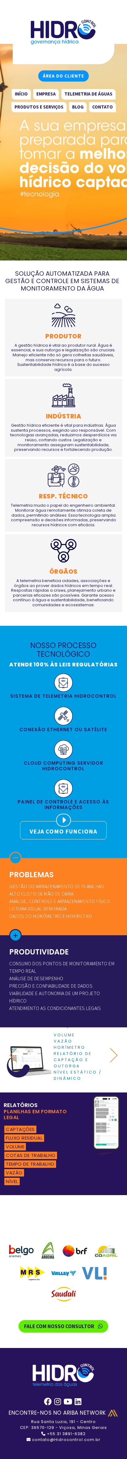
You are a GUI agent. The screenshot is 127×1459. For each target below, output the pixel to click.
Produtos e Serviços (38, 107)
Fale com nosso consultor (59, 1326)
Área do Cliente (63, 76)
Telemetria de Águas (88, 94)
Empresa (46, 94)
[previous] (15, 1055)
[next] (111, 1055)
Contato (102, 107)
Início (21, 94)
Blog (78, 107)
